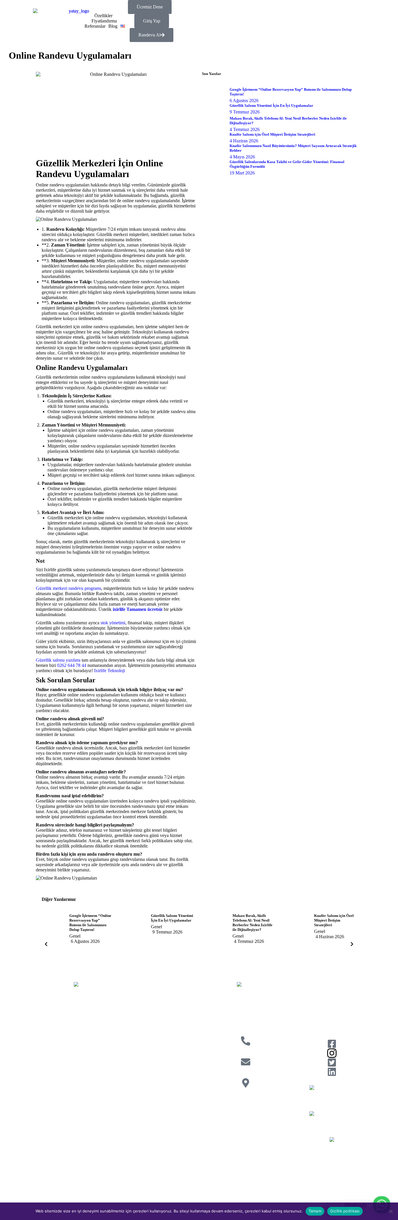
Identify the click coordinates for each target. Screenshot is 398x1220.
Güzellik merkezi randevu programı (68, 588)
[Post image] (53, 928)
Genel (74, 936)
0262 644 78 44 (71, 665)
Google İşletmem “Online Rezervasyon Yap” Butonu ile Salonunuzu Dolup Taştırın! (90, 922)
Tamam (315, 1211)
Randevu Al (149, 34)
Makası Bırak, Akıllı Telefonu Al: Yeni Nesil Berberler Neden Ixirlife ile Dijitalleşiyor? (252, 922)
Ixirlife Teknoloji (109, 670)
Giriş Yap (151, 20)
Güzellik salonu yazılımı (58, 660)
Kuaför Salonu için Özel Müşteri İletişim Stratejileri (334, 920)
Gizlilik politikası (345, 1211)
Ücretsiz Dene (150, 6)
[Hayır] (391, 1211)
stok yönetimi (113, 622)
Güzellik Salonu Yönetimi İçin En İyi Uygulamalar (172, 917)
